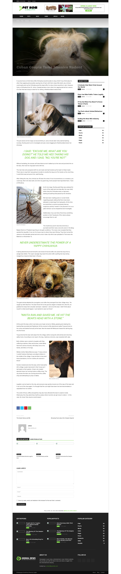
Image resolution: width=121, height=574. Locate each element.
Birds (58, 542)
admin (19, 71)
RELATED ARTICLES (23, 439)
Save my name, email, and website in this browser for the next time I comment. (39, 500)
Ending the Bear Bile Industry (88, 118)
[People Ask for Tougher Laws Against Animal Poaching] (21, 525)
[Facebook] (95, 1)
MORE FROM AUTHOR (36, 439)
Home (21, 16)
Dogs (28, 542)
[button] (102, 16)
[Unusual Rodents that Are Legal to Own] (25, 449)
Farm (46, 16)
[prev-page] (18, 461)
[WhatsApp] (29, 408)
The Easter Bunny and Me (23, 418)
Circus (55, 16)
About (29, 1)
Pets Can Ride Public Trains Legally (90, 94)
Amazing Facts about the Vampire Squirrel (62, 418)
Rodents (27, 20)
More (62, 16)
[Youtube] (103, 1)
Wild (37, 16)
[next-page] (20, 461)
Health (79, 120)
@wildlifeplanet (70, 511)
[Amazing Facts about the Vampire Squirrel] (65, 449)
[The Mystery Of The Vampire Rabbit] (21, 533)
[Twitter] (100, 1)
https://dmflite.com (32, 428)
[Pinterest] (25, 408)
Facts (79, 89)
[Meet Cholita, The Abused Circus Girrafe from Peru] (51, 541)
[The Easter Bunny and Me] (45, 449)
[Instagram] (98, 1)
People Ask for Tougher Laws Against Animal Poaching (33, 524)
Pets (28, 16)
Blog (98, 572)
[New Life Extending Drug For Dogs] (21, 541)
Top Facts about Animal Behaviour (90, 111)
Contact (34, 1)
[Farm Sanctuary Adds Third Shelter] (51, 525)
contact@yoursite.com (52, 566)
